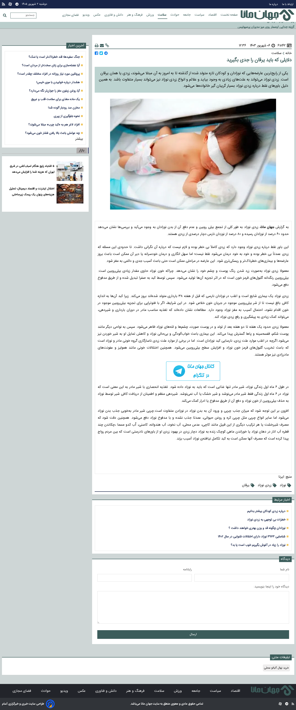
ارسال (193, 634)
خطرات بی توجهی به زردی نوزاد (266, 519)
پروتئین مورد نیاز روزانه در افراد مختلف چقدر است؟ (48, 73)
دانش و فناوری (114, 15)
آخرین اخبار (76, 46)
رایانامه (187, 569)
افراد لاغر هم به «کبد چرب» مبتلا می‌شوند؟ (54, 124)
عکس (97, 15)
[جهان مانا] (267, 15)
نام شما (284, 569)
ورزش (150, 15)
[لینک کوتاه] (107, 46)
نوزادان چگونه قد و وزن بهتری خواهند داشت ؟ (257, 528)
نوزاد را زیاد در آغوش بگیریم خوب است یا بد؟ (258, 545)
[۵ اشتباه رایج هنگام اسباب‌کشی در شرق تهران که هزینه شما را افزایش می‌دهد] (70, 171)
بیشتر (79, 139)
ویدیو (86, 15)
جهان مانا (146, 704)
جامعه (187, 15)
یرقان (245, 485)
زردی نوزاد (265, 485)
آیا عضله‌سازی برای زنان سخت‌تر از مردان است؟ (51, 65)
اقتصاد (213, 15)
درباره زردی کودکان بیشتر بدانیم (266, 511)
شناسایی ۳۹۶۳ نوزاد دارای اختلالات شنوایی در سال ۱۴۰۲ (251, 536)
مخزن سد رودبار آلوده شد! (64, 107)
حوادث (175, 15)
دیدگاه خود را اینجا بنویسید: (271, 586)
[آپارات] (10, 4)
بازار (81, 150)
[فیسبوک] (96, 53)
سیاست (200, 15)
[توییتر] (101, 53)
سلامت (162, 15)
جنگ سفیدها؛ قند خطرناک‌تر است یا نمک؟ (54, 56)
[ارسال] (102, 46)
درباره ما (274, 4)
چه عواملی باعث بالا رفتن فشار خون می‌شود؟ (52, 133)
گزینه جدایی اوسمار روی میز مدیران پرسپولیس (266, 25)
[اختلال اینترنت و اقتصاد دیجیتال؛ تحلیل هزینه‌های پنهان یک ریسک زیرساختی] (70, 193)
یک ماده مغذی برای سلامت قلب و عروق (55, 99)
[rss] (3, 4)
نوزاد (283, 485)
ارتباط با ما (288, 4)
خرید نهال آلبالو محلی (276, 668)
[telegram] (193, 371)
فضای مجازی (71, 15)
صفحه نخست (229, 15)
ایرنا (281, 477)
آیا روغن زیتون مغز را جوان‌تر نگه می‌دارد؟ (54, 90)
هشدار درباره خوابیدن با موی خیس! (58, 82)
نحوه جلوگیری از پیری (67, 116)
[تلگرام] (16, 4)
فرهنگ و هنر (135, 15)
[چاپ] (97, 46)
